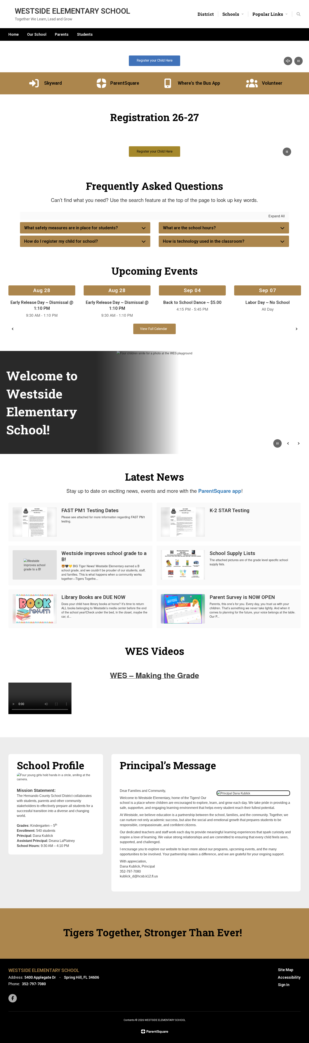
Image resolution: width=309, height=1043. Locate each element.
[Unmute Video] (288, 61)
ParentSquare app (219, 490)
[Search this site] (298, 14)
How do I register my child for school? (61, 241)
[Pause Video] (298, 61)
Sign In (283, 984)
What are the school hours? (189, 227)
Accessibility (289, 977)
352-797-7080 (34, 984)
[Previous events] (12, 329)
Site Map (285, 970)
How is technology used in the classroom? (203, 241)
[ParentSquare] (154, 1031)
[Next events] (296, 329)
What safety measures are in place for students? (71, 227)
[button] (233, 14)
